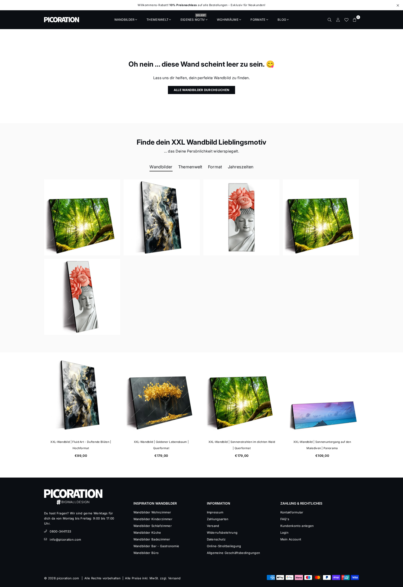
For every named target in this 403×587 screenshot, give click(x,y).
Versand (213, 526)
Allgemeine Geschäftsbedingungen (233, 553)
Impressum (215, 512)
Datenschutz (216, 539)
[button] (355, 19)
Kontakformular (291, 512)
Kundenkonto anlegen (297, 526)
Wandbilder (124, 19)
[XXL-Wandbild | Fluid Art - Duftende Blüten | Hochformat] (80, 395)
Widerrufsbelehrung (222, 532)
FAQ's (284, 519)
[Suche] (329, 19)
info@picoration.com (65, 539)
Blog (282, 19)
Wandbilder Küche (147, 532)
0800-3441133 (60, 531)
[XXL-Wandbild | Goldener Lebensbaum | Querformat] (161, 395)
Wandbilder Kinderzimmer (152, 519)
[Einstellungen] (338, 19)
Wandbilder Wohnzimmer (152, 512)
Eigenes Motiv (193, 18)
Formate (257, 19)
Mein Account (290, 539)
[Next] (365, 409)
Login (284, 532)
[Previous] (38, 409)
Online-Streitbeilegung (224, 546)
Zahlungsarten (218, 519)
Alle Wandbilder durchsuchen (201, 90)
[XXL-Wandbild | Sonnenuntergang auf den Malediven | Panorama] (322, 395)
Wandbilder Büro (146, 553)
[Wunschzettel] (346, 19)
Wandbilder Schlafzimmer (152, 526)
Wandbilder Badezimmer (151, 539)
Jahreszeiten (241, 166)
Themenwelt (157, 19)
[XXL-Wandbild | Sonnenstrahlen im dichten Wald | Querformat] (241, 395)
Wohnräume (228, 19)
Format (215, 166)
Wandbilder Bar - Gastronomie (156, 546)
